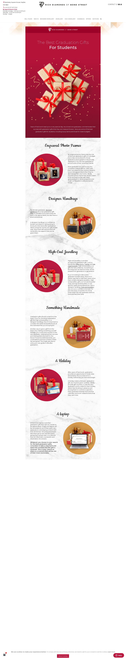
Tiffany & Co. (80, 264)
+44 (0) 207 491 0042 (11, 7)
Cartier (87, 264)
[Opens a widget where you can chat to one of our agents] (118, 655)
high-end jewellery (87, 287)
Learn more (111, 652)
